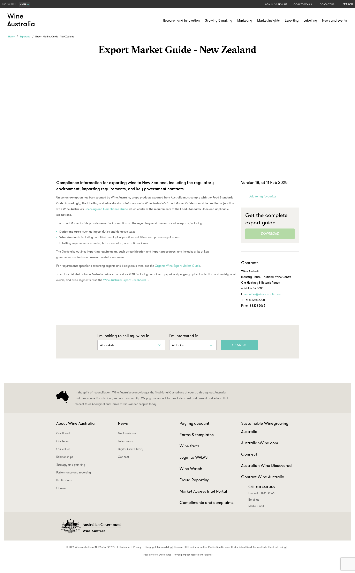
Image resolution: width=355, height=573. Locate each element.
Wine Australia (21, 20)
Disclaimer (124, 547)
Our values (63, 449)
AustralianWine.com (259, 443)
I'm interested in (183, 336)
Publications (64, 480)
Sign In (268, 4)
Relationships (64, 457)
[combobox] (24, 4)
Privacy (137, 547)
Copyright (150, 547)
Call (261, 487)
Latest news (125, 441)
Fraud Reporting (195, 480)
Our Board (63, 433)
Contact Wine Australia (262, 477)
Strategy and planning (70, 465)
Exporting (292, 20)
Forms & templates (197, 434)
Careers (61, 488)
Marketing (244, 20)
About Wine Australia (75, 423)
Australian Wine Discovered (266, 465)
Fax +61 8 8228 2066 (261, 493)
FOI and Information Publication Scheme (207, 547)
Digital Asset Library (130, 449)
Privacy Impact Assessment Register (193, 554)
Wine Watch (191, 468)
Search (347, 4)
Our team (62, 441)
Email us (253, 500)
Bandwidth (9, 4)
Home (11, 36)
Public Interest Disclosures (157, 554)
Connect (123, 457)
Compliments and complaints (207, 502)
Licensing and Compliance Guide (106, 209)
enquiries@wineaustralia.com (262, 294)
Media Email (256, 506)
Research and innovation (181, 20)
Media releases (127, 433)
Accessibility (165, 547)
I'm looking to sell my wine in (123, 336)
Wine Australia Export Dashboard (124, 280)
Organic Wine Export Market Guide (177, 266)
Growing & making (218, 20)
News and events (334, 20)
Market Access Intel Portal (203, 491)
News (123, 423)
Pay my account (194, 423)
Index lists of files (241, 547)
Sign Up (282, 4)
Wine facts (189, 446)
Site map (178, 547)
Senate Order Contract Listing (269, 547)
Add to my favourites (262, 196)
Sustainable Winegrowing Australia (264, 427)
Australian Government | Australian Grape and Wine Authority (90, 526)
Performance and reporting (73, 472)
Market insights (268, 20)
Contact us (327, 4)
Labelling (310, 20)
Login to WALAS (302, 4)
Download (270, 233)
